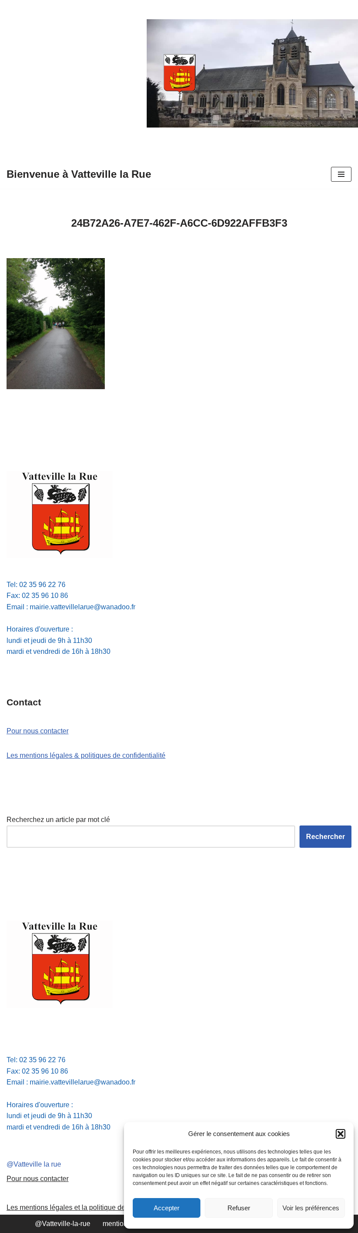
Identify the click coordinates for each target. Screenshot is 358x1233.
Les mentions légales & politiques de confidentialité (86, 755)
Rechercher (325, 836)
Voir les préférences (310, 1208)
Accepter (166, 1208)
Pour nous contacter (38, 731)
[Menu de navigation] (341, 174)
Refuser (238, 1208)
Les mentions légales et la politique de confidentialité (88, 1207)
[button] (340, 1133)
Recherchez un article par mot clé (58, 819)
